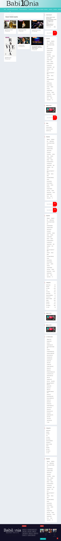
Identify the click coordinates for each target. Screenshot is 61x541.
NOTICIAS (7, 20)
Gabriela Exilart (49, 67)
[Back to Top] (57, 538)
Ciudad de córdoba (50, 50)
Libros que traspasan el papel (50, 73)
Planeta (53, 92)
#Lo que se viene (21, 45)
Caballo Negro (52, 141)
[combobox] (51, 27)
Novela (48, 81)
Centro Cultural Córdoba (50, 347)
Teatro (51, 196)
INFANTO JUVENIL (49, 298)
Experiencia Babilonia (49, 295)
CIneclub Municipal (50, 48)
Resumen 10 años (31, 9)
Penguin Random (49, 90)
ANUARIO (47, 286)
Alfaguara (48, 41)
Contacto (50, 9)
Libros (52, 381)
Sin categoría (48, 305)
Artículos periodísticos (23, 9)
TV (52, 99)
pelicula (52, 86)
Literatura (48, 75)
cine (47, 46)
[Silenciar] (53, 111)
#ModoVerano (48, 430)
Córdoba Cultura (49, 59)
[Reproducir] (47, 111)
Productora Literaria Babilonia (12, 9)
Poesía (54, 94)
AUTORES (47, 288)
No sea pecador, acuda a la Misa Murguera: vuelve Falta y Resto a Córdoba (37, 47)
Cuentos (53, 154)
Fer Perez (55, 9)
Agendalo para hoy (8, 57)
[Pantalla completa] (54, 111)
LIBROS (47, 300)
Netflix (48, 77)
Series (48, 196)
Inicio (5, 9)
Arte (47, 141)
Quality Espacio (49, 194)
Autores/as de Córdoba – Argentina (42, 9)
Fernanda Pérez (49, 65)
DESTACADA (48, 293)
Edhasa (48, 61)
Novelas (48, 86)
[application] (51, 110)
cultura (48, 362)
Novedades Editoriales (50, 79)
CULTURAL (34, 20)
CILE (47, 435)
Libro (52, 167)
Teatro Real (48, 99)
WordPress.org (48, 130)
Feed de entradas (49, 127)
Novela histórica (49, 181)
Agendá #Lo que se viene (36, 30)
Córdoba (49, 364)
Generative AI (48, 442)
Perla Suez (48, 92)
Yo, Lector (47, 307)
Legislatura (48, 167)
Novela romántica (49, 183)
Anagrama (52, 41)
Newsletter (47, 447)
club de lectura (49, 52)
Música (52, 75)
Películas (48, 88)
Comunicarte (49, 54)
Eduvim (52, 61)
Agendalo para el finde (9, 29)
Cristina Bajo (49, 154)
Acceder (47, 125)
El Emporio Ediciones (50, 63)
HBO (53, 67)
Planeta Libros (49, 94)
